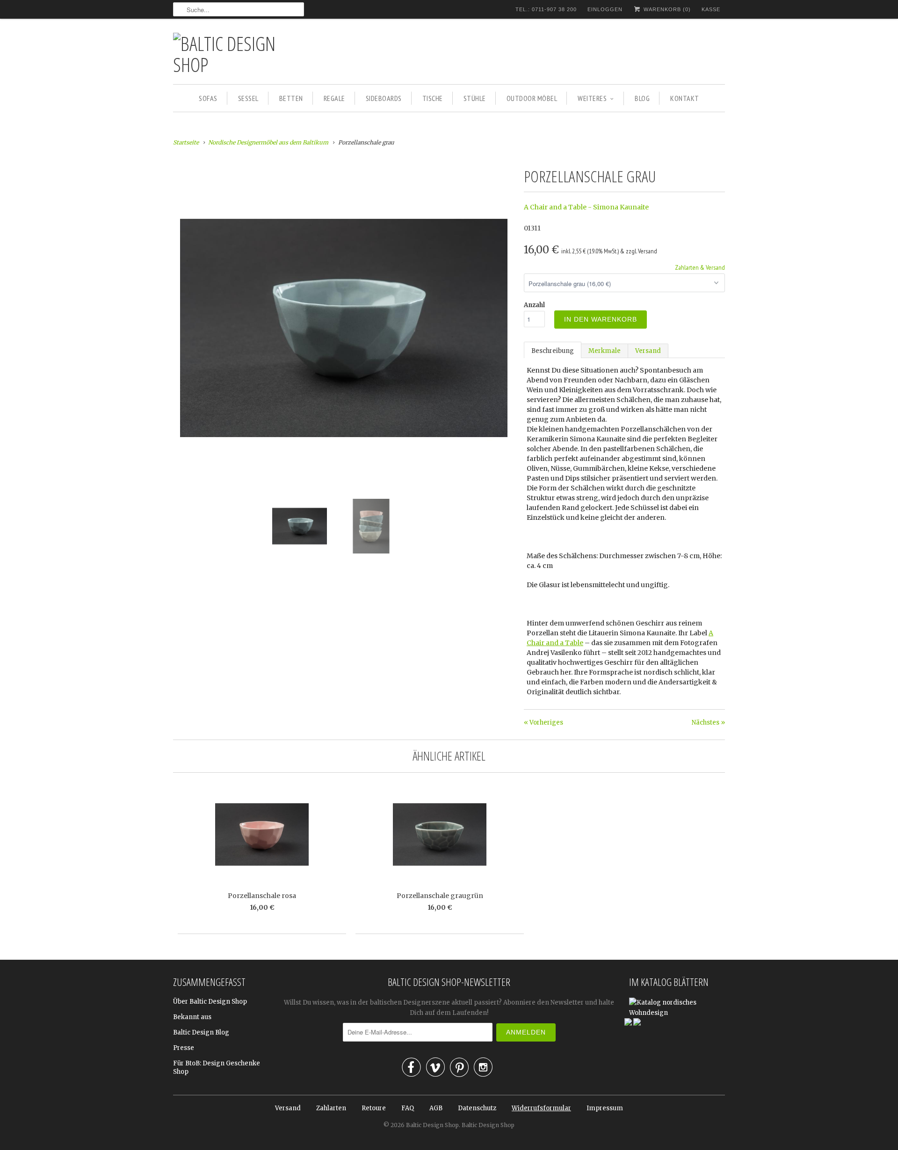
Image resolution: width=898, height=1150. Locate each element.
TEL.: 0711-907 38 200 (546, 9)
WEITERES (592, 98)
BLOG (642, 98)
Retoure (374, 1108)
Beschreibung (552, 351)
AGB (435, 1108)
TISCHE (432, 98)
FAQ (407, 1108)
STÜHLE (474, 98)
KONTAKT (684, 98)
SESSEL (248, 98)
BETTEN (291, 98)
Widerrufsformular (541, 1108)
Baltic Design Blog (201, 1032)
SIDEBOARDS (384, 98)
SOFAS (208, 98)
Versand (648, 351)
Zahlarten (331, 1108)
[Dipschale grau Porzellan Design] (343, 169)
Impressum (605, 1108)
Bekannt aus (192, 1017)
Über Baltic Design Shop (210, 1002)
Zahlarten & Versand (700, 267)
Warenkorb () (666, 9)
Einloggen (605, 9)
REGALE (334, 98)
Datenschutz (477, 1108)
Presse (183, 1048)
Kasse (711, 9)
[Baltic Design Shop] (238, 54)
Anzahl (534, 305)
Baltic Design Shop (432, 1124)
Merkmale (604, 351)
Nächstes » (708, 722)
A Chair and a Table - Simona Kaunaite (586, 207)
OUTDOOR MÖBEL (532, 98)
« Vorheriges (543, 722)
